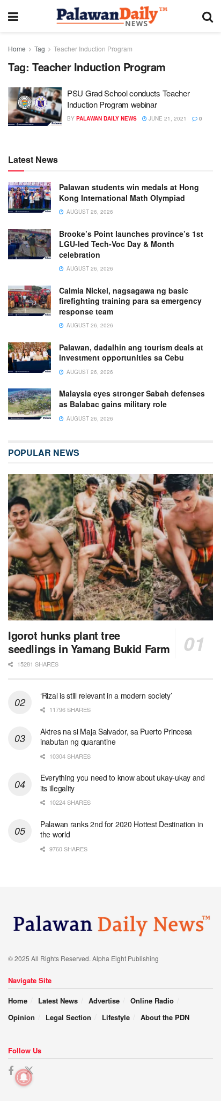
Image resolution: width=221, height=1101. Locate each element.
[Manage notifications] (23, 1077)
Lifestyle (116, 1017)
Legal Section (68, 1017)
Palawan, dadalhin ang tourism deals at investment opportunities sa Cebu (131, 352)
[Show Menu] (13, 16)
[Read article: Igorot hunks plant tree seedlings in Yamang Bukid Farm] (110, 547)
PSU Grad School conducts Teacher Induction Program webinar (128, 98)
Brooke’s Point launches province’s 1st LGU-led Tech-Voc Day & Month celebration (131, 244)
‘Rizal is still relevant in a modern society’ (106, 695)
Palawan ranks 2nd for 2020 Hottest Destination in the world (121, 829)
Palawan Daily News (106, 118)
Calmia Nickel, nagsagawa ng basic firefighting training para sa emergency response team (130, 301)
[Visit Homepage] (110, 16)
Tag (39, 48)
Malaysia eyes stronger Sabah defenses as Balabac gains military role (132, 398)
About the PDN (165, 1017)
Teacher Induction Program (93, 48)
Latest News (58, 1000)
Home (17, 48)
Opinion (21, 1017)
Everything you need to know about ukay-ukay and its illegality (122, 782)
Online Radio (152, 1000)
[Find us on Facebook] (10, 1071)
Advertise (104, 1000)
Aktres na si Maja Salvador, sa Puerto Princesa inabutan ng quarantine (116, 736)
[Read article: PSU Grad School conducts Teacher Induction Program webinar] (35, 106)
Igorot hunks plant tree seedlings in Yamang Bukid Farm (89, 641)
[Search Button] (207, 16)
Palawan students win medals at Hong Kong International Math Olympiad (129, 192)
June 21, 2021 (167, 118)
